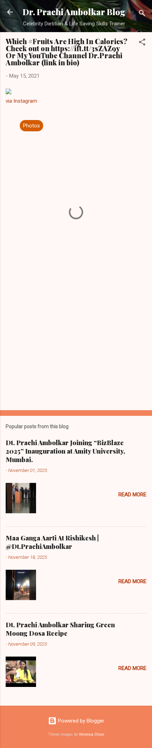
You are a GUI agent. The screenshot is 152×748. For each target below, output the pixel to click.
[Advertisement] (76, 349)
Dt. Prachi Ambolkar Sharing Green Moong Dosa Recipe (60, 629)
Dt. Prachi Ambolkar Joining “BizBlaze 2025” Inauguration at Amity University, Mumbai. (65, 451)
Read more (132, 494)
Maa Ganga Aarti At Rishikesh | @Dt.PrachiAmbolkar (52, 542)
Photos (31, 125)
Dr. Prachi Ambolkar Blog (74, 11)
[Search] (142, 14)
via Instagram (21, 101)
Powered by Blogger (80, 721)
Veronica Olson (91, 734)
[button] (142, 43)
